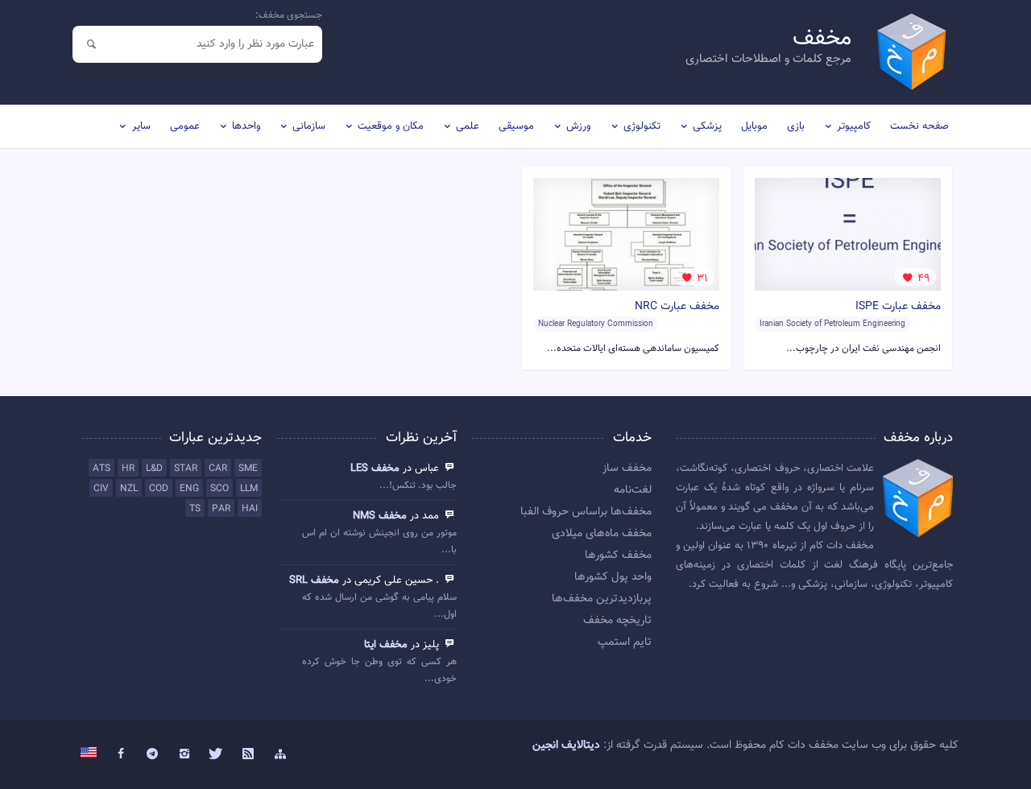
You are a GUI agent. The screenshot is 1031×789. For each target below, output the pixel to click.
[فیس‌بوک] (121, 754)
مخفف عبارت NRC (677, 307)
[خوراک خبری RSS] (248, 754)
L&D (154, 468)
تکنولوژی (641, 126)
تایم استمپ (625, 642)
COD (158, 488)
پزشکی (707, 126)
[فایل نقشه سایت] (280, 754)
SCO (219, 488)
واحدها (246, 126)
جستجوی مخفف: (288, 15)
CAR (218, 468)
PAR (221, 509)
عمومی (185, 126)
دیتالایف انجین (566, 745)
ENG (189, 488)
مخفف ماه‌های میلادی (602, 534)
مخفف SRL (314, 580)
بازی (796, 126)
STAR (185, 468)
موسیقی (516, 126)
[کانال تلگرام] (153, 754)
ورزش (578, 126)
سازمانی (308, 126)
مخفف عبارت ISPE (898, 307)
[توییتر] (217, 754)
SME (248, 468)
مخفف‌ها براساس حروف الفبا (586, 512)
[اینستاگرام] (184, 754)
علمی (467, 126)
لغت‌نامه (633, 490)
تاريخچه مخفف (617, 621)
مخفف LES (375, 469)
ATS (101, 468)
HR (128, 468)
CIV (101, 488)
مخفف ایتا (386, 645)
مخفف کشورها (618, 555)
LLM (249, 488)
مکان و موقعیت (391, 126)
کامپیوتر (854, 126)
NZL (129, 488)
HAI (250, 509)
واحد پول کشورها (613, 577)
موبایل (754, 126)
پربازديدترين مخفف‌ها (602, 599)
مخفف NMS (380, 516)
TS (195, 509)
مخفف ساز (627, 468)
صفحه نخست (919, 126)
